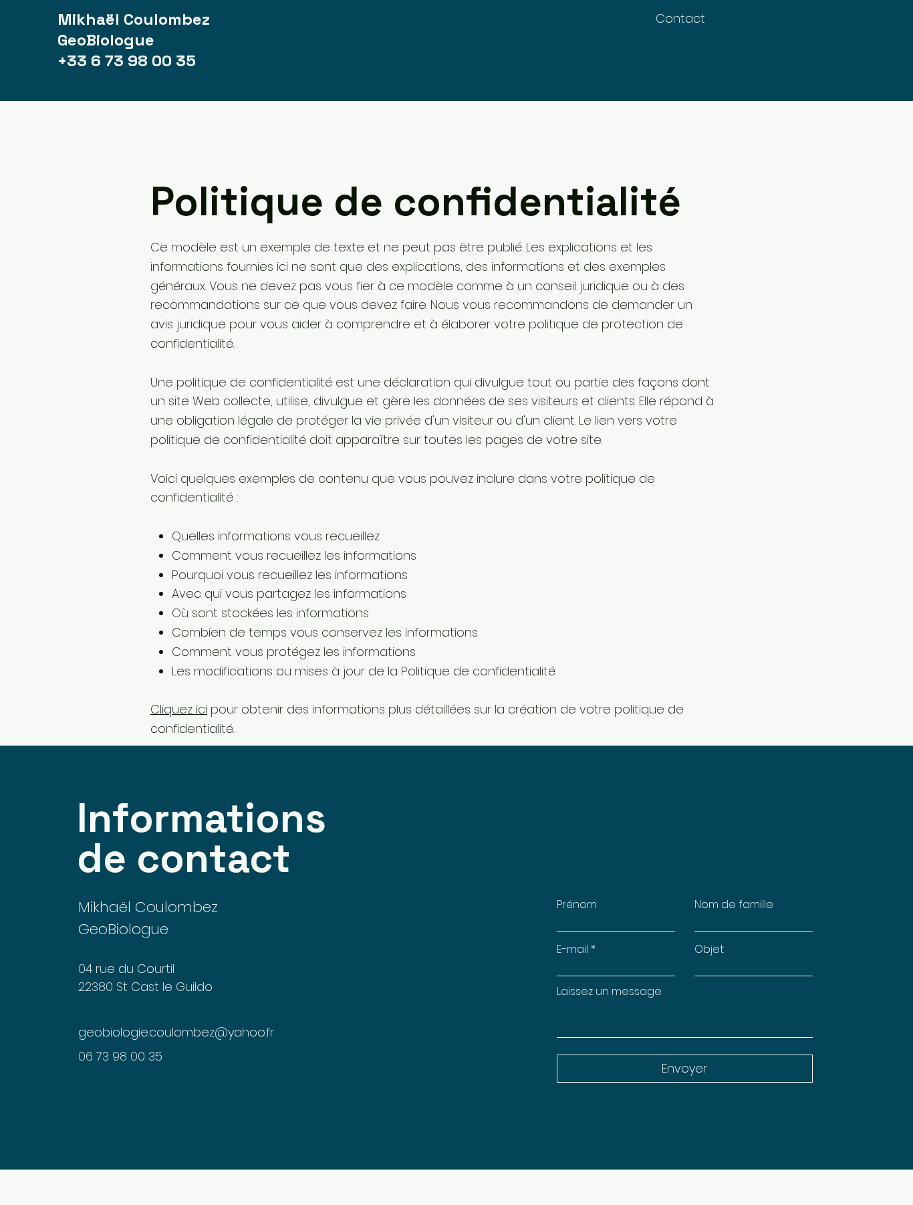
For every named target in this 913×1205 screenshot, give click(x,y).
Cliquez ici (178, 709)
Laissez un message (609, 991)
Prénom (577, 904)
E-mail (572, 949)
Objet (709, 949)
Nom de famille (733, 904)
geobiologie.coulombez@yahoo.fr (176, 1032)
